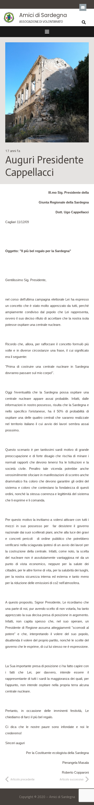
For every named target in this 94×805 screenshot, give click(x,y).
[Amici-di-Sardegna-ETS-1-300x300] (8, 17)
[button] (83, 22)
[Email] (82, 7)
